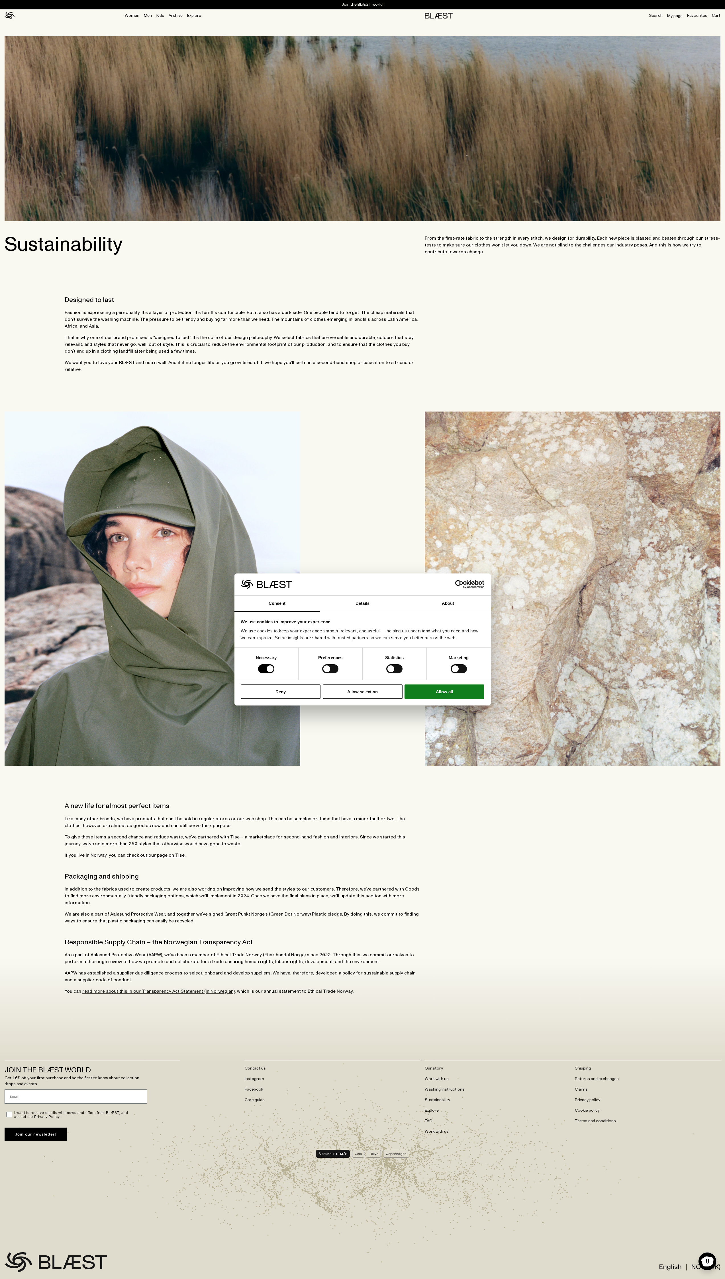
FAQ (428, 1121)
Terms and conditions (595, 1121)
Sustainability (437, 1100)
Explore (194, 16)
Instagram (254, 1079)
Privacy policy (587, 1100)
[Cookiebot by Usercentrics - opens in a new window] (459, 584)
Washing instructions (445, 1089)
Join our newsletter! (35, 1134)
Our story (434, 1068)
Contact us (255, 1068)
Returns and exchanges (597, 1079)
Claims (581, 1089)
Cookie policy (587, 1111)
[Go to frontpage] (18, 1262)
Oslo (358, 1153)
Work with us (437, 1079)
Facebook (254, 1089)
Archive (176, 16)
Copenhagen (396, 1153)
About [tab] (448, 603)
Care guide (255, 1100)
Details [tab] (362, 603)
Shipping (583, 1068)
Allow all (444, 691)
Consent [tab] (277, 603)
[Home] (10, 16)
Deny (280, 691)
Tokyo (373, 1153)
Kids (160, 16)
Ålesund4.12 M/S (332, 1153)
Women (132, 16)
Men (148, 16)
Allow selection (362, 691)
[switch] (330, 668)
